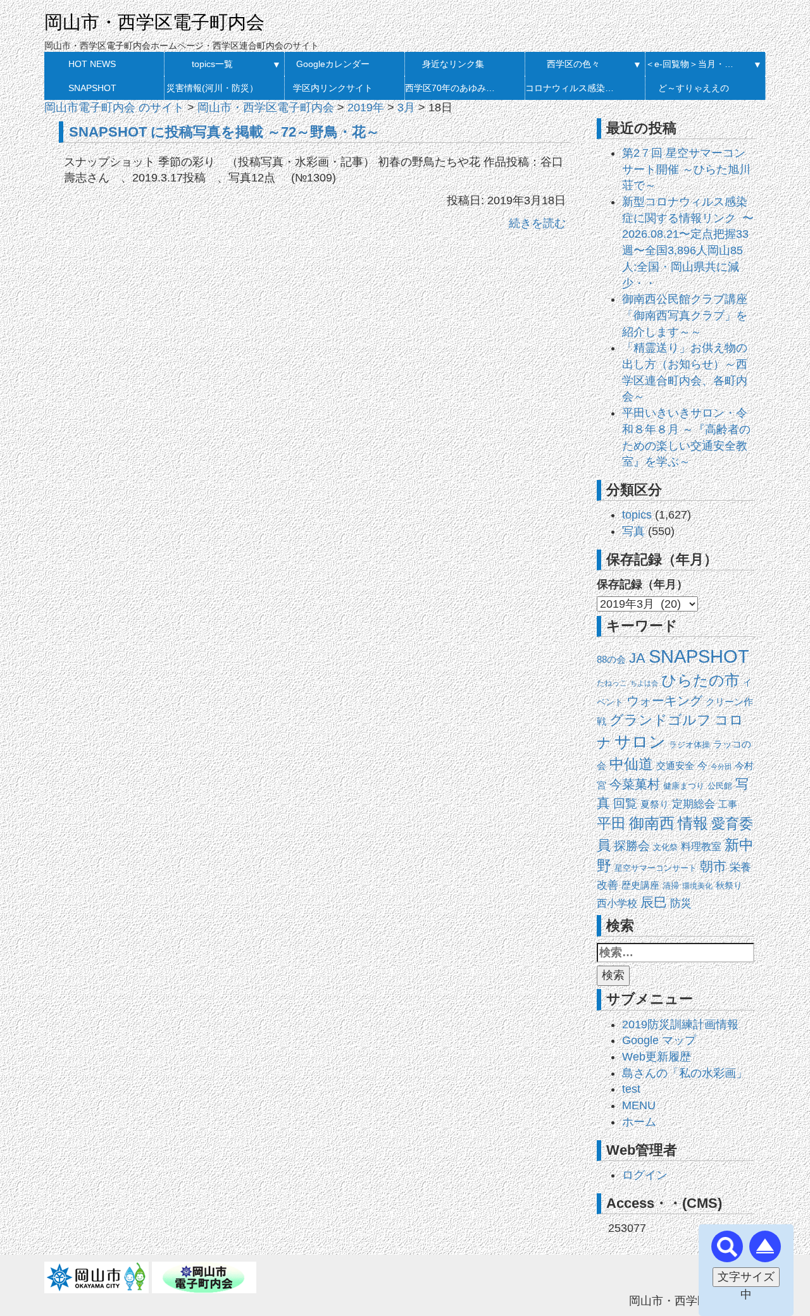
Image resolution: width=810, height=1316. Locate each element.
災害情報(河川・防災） (212, 88)
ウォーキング (664, 701)
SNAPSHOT (92, 88)
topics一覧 (212, 64)
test (631, 1089)
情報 (693, 823)
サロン (640, 741)
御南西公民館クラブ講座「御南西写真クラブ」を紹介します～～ (684, 315)
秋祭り (729, 885)
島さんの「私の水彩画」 (684, 1073)
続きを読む (537, 223)
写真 (633, 531)
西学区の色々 (573, 64)
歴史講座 (640, 885)
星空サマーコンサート (655, 868)
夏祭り (654, 804)
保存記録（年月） (642, 584)
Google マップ (659, 1040)
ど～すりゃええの (693, 88)
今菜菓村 (634, 784)
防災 (681, 903)
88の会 (611, 660)
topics (637, 514)
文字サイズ (746, 1276)
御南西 (652, 823)
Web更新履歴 (656, 1056)
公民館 (719, 785)
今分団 (721, 766)
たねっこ (612, 683)
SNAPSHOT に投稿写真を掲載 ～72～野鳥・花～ (224, 132)
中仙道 (631, 764)
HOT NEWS (92, 64)
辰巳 (653, 902)
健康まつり (683, 785)
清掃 (671, 885)
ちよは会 (644, 683)
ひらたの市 (700, 680)
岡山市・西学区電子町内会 (154, 22)
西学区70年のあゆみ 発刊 (453, 88)
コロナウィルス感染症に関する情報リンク (573, 88)
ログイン (645, 1175)
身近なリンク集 (453, 64)
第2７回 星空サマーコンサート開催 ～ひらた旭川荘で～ (686, 169)
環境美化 (697, 886)
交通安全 (675, 765)
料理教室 (701, 846)
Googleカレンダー (333, 64)
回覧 (625, 803)
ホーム (639, 1122)
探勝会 (632, 845)
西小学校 (617, 903)
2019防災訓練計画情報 (680, 1024)
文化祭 (665, 847)
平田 (611, 823)
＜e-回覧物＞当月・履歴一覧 (693, 64)
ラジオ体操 (689, 744)
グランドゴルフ (660, 720)
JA (637, 658)
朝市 (713, 866)
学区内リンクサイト (333, 88)
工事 (727, 804)
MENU (639, 1105)
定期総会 (693, 804)
